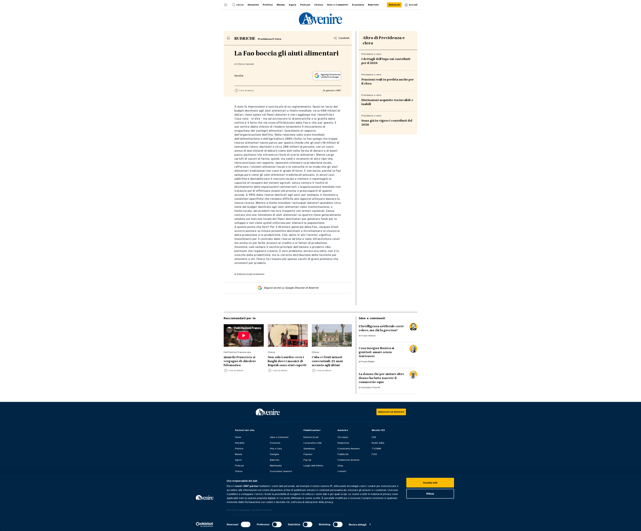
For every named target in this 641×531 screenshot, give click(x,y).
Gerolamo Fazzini (370, 387)
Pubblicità (343, 454)
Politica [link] (268, 4)
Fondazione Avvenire (348, 460)
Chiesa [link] (318, 4)
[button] (226, 5)
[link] (394, 4)
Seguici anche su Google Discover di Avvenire (291, 287)
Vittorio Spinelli (245, 64)
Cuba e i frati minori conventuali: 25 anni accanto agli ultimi (327, 361)
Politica (239, 448)
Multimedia (276, 465)
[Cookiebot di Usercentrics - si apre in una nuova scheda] (204, 524)
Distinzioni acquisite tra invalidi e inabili (387, 102)
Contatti (342, 471)
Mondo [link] (281, 4)
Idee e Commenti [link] (337, 4)
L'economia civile (312, 442)
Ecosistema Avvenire (349, 448)
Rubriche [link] (373, 4)
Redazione (343, 442)
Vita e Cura (276, 448)
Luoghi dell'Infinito (313, 465)
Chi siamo (343, 437)
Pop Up (307, 460)
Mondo (238, 454)
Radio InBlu (378, 442)
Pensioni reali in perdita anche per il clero (387, 81)
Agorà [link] (292, 4)
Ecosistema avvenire (281, 471)
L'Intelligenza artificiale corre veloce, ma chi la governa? (381, 328)
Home (238, 437)
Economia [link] (358, 4)
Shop (340, 465)
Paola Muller (368, 361)
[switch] (277, 524)
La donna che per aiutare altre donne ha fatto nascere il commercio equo (381, 378)
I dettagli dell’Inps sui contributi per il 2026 (385, 61)
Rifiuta (430, 493)
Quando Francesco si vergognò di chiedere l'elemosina (240, 361)
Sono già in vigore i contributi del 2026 (386, 122)
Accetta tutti (430, 482)
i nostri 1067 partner (246, 486)
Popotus (307, 454)
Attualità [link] (253, 4)
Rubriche (274, 460)
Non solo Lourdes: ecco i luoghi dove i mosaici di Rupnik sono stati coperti (287, 361)
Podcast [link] (305, 4)
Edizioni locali (310, 437)
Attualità (239, 442)
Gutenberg (309, 448)
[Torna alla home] (228, 38)
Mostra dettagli (358, 524)
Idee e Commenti (279, 437)
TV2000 (376, 448)
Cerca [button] (240, 4)
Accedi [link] (413, 4)
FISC (374, 454)
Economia (275, 442)
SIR (374, 437)
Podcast (239, 465)
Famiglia (274, 454)
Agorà (238, 460)
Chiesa (238, 471)
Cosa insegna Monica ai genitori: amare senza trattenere (376, 352)
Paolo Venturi (368, 335)
